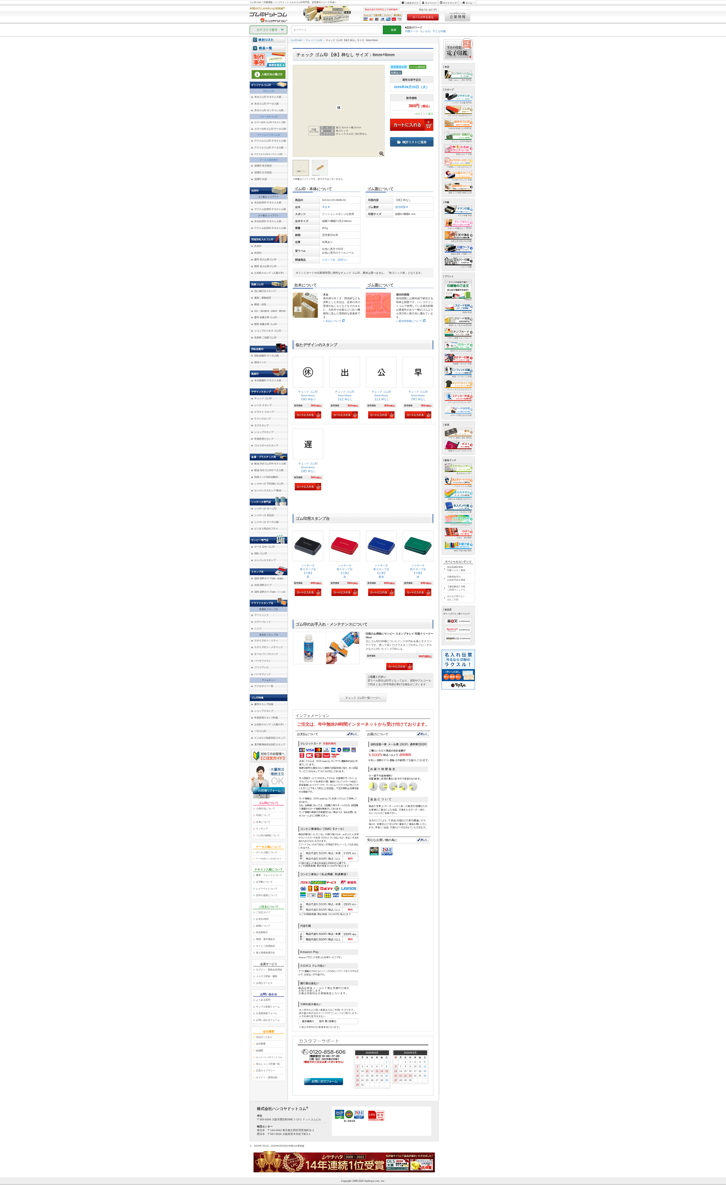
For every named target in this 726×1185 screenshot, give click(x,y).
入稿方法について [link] (265, 808)
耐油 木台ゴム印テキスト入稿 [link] (270, 463)
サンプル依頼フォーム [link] (268, 1006)
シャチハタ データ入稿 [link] (266, 522)
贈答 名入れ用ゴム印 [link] (265, 266)
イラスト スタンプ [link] (264, 411)
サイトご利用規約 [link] (265, 946)
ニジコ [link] (257, 628)
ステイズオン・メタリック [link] (268, 647)
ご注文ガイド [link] (263, 912)
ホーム (468, 3)
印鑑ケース (411, 31)
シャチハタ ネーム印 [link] (265, 508)
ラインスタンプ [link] (262, 418)
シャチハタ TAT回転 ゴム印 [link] (268, 483)
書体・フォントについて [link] (269, 875)
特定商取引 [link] (262, 932)
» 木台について (332, 320)
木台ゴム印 (268, 91)
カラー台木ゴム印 (269, 116)
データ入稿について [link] (266, 852)
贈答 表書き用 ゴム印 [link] (265, 324)
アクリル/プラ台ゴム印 (268, 135)
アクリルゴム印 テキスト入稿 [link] (270, 140)
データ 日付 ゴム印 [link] (264, 546)
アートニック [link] (261, 615)
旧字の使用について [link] (266, 895)
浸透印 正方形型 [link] (262, 172)
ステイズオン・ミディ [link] (266, 640)
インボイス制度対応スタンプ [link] (269, 737)
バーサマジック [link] (262, 674)
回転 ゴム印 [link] (260, 553)
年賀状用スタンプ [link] (263, 438)
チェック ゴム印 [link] (262, 398)
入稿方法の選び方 (272, 74)
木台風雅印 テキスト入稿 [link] (267, 380)
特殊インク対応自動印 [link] (266, 477)
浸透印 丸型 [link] (260, 179)
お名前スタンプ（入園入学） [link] (269, 272)
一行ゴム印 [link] (260, 731)
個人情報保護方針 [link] (265, 952)
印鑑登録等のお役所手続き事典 (456, 578)
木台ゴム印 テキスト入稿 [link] (267, 96)
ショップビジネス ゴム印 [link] (267, 330)
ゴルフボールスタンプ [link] (266, 445)
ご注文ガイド (411, 3)
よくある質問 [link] (263, 999)
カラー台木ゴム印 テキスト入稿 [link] (269, 122)
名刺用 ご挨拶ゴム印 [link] (265, 337)
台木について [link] (263, 822)
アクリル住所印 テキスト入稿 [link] (270, 209)
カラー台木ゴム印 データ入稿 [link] (270, 128)
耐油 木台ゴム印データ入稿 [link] (268, 470)
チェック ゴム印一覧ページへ (363, 697)
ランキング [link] (262, 828)
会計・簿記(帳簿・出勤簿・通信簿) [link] (269, 311)
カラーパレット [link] (262, 621)
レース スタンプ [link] (262, 405)
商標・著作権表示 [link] (265, 939)
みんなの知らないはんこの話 (456, 598)
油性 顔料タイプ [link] (268, 578)
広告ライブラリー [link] (265, 1070)
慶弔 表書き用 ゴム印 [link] (265, 317)
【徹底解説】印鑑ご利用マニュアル (456, 588)
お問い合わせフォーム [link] (268, 1020)
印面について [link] (263, 815)
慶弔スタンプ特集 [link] (263, 704)
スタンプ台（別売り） (335, 259)
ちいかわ (425, 31)
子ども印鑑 (439, 31)
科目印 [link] (257, 252)
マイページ (430, 3)
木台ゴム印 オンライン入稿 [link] (268, 110)
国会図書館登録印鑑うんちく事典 (456, 569)
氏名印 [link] (257, 246)
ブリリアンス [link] (261, 667)
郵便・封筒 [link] (260, 304)
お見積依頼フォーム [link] (266, 1013)
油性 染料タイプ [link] (269, 591)
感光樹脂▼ (401, 206)
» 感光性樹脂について (409, 320)
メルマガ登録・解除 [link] (266, 976)
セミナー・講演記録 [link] (266, 1077)
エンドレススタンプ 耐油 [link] (267, 490)
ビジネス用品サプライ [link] (266, 528)
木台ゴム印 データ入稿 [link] (266, 103)
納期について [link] (263, 925)
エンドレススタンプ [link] (265, 560)
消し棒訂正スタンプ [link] (265, 291)
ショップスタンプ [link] (263, 432)
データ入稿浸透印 (269, 160)
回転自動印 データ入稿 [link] (266, 355)
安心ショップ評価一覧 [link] (268, 1064)
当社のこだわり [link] (264, 1037)
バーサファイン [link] (262, 660)
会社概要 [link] (260, 1043)
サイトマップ (450, 3)
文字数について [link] (264, 881)
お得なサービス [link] (264, 983)
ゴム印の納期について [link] (268, 835)
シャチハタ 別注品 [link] (264, 515)
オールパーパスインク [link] (266, 654)
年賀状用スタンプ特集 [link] (266, 717)
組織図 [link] (259, 1050)
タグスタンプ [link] (261, 425)
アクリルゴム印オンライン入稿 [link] (268, 154)
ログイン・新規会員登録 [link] (269, 969)
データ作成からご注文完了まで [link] (268, 859)
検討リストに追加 (414, 142)
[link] (308, 388)
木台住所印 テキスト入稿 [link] (267, 202)
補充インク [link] (260, 362)
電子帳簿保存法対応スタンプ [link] (269, 744)
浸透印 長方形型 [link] (262, 165)
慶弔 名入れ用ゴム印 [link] (265, 259)
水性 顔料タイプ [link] (262, 585)
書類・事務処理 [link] (262, 297)
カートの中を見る (423, 17)
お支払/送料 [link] (262, 919)
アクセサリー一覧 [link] (263, 686)
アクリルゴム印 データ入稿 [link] (268, 147)
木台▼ (326, 206)
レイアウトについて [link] (266, 888)
